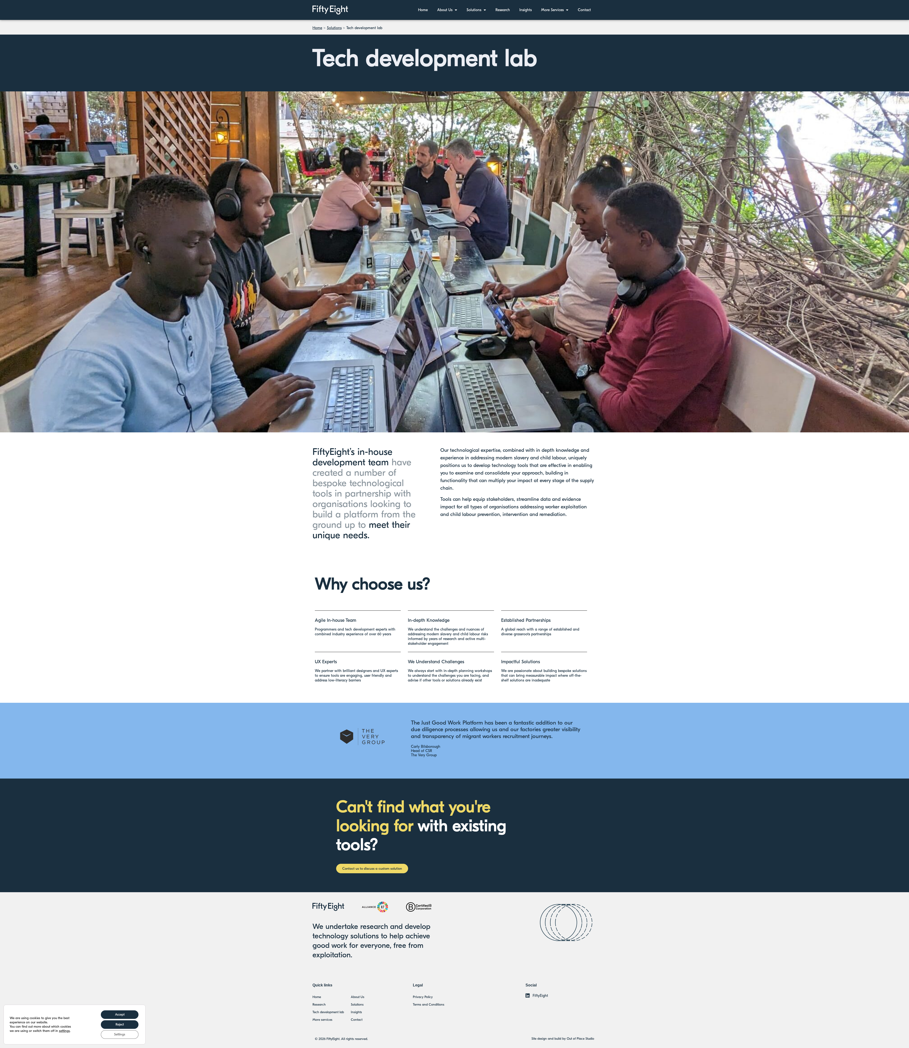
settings (64, 1031)
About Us (444, 10)
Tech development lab (328, 1012)
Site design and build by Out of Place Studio (562, 1039)
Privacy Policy (423, 997)
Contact (584, 10)
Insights (525, 10)
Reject (120, 1024)
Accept (120, 1014)
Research (502, 10)
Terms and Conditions (428, 1005)
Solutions (474, 10)
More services (552, 10)
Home (423, 10)
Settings (119, 1034)
